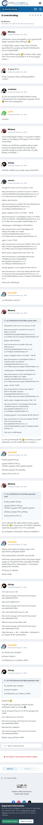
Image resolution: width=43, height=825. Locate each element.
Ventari (26, 794)
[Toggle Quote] (5, 321)
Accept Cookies (11, 821)
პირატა (11, 163)
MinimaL (7, 21)
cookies (16, 808)
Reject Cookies (26, 821)
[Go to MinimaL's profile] (4, 33)
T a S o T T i (13, 69)
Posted (17, 34)
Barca (10, 746)
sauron (11, 180)
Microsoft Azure (25, 791)
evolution (12, 89)
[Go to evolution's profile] (4, 90)
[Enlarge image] (29, 42)
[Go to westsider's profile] (4, 294)
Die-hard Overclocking (25, 24)
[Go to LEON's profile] (4, 113)
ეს (35, 97)
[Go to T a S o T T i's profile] (4, 70)
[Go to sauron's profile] (4, 182)
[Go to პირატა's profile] (4, 164)
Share (10, 769)
